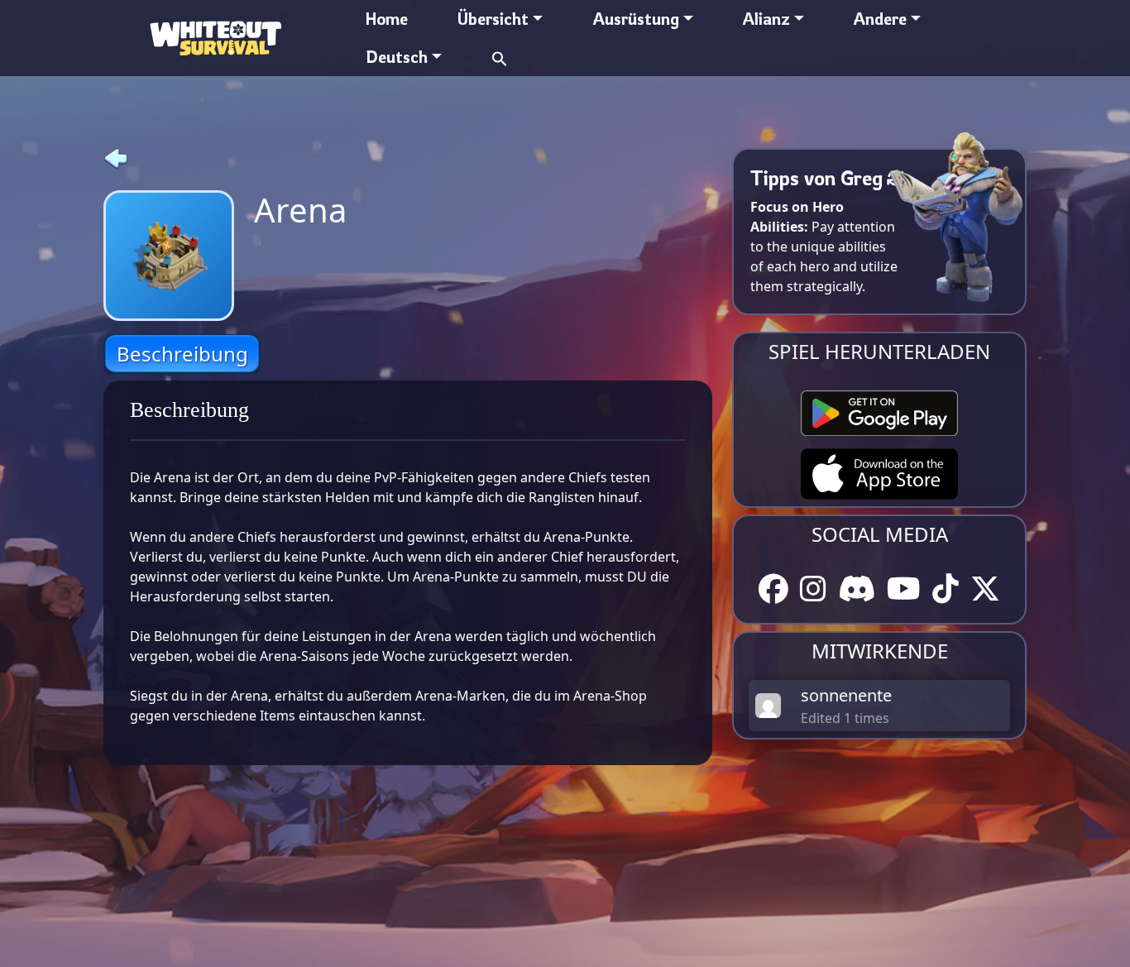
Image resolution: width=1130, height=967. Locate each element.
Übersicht (493, 18)
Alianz (766, 18)
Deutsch (397, 56)
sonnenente (846, 695)
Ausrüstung (636, 18)
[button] (499, 56)
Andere (880, 18)
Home (387, 18)
